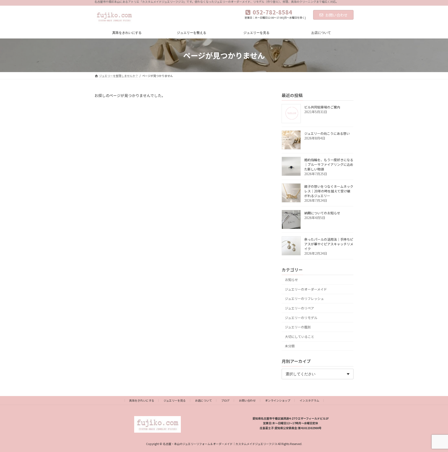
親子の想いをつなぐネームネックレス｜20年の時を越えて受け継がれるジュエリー (328, 191)
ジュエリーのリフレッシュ (304, 298)
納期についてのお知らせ (322, 213)
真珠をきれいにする (141, 400)
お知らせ (291, 279)
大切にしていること (299, 336)
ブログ (225, 400)
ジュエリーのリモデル (301, 317)
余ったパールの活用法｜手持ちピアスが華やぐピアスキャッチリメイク (328, 244)
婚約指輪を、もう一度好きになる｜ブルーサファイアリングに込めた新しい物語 (328, 164)
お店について (203, 400)
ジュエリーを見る (175, 400)
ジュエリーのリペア (299, 308)
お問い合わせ (336, 15)
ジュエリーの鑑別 (298, 327)
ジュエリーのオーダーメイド (306, 289)
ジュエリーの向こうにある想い (327, 133)
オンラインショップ (277, 400)
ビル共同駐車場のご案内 (322, 107)
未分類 (290, 346)
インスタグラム (309, 400)
